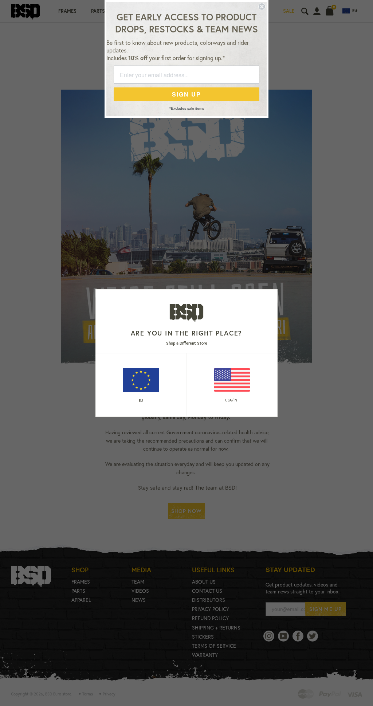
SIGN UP (186, 94)
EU (141, 400)
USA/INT (232, 400)
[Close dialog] (262, 6)
